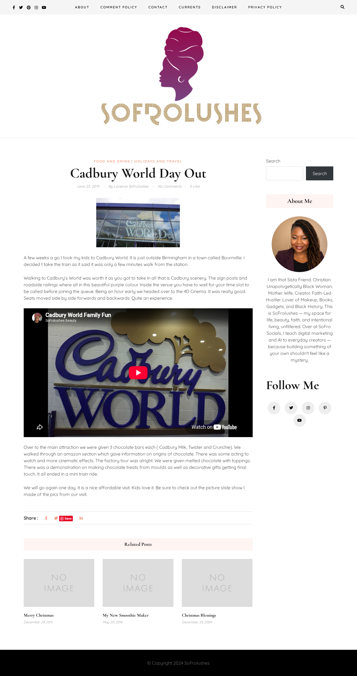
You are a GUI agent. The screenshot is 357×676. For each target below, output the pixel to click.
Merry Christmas (39, 615)
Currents (190, 7)
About (82, 7)
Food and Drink (112, 161)
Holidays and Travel (158, 161)
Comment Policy (118, 7)
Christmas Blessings (199, 615)
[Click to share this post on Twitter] (56, 518)
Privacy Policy (265, 7)
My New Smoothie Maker (126, 615)
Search (273, 161)
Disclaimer (224, 7)
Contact (158, 7)
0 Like (195, 186)
